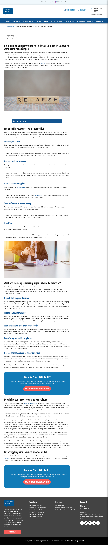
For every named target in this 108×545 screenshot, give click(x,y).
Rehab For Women (35, 516)
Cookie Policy (59, 510)
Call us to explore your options (37, 389)
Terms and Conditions (71, 510)
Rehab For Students (36, 510)
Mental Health (69, 21)
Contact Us (100, 21)
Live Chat (83, 10)
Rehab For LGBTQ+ (35, 505)
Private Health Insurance (63, 508)
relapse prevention (30, 403)
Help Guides (81, 21)
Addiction (7, 458)
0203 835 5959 (84, 508)
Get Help (7, 21)
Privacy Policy (59, 505)
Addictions (16, 21)
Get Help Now (70, 10)
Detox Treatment (28, 21)
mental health (21, 187)
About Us (90, 21)
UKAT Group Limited (63, 2)
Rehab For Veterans (36, 514)
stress (43, 63)
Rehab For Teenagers (36, 512)
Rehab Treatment (42, 21)
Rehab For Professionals (37, 508)
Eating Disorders (56, 21)
